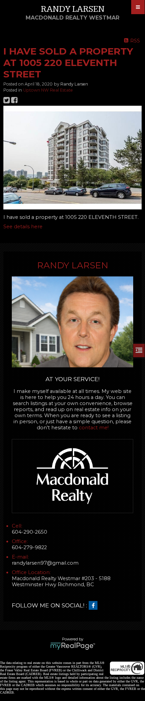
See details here (22, 227)
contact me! (94, 428)
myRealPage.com (72, 646)
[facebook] (95, 606)
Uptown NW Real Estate (48, 90)
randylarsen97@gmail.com (45, 563)
